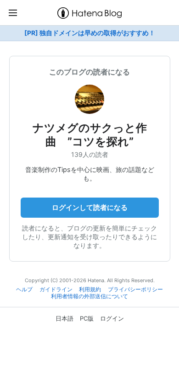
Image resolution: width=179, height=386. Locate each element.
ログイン (112, 318)
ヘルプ (24, 289)
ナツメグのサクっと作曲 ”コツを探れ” (90, 134)
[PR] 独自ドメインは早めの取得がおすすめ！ (89, 33)
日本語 (64, 318)
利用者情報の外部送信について (89, 296)
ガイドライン (56, 289)
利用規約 (90, 289)
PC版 (87, 318)
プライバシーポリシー (135, 289)
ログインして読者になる (90, 207)
